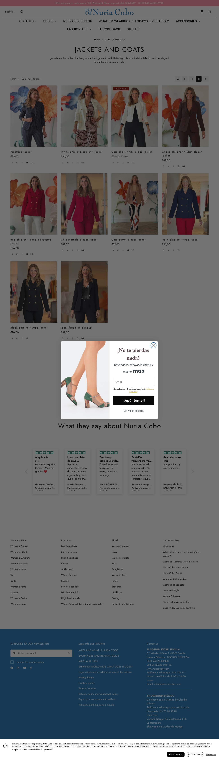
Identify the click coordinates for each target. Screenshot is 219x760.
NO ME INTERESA (133, 411)
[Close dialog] (153, 345)
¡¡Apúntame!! (133, 400)
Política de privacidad (43, 749)
